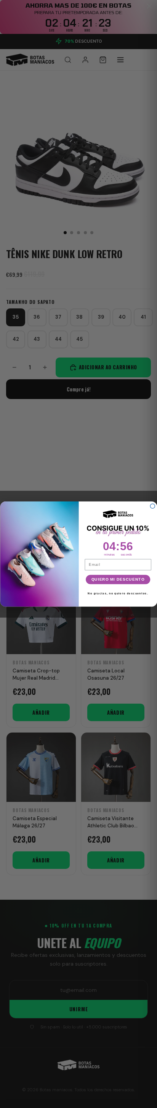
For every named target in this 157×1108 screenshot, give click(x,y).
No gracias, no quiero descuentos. (118, 593)
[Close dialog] (152, 506)
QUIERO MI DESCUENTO (117, 579)
